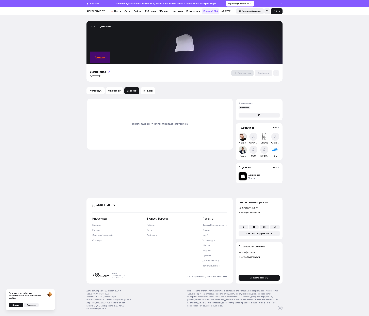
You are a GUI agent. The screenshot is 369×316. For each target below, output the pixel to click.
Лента (117, 11)
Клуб (205, 235)
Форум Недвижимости (215, 225)
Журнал (163, 11)
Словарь (97, 240)
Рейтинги (150, 11)
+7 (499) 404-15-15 (248, 252)
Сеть (127, 11)
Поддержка (193, 11)
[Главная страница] (95, 11)
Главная (96, 225)
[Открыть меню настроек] (276, 73)
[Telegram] (243, 227)
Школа (206, 245)
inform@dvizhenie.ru (249, 212)
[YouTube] (253, 227)
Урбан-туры (209, 240)
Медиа (96, 230)
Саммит (207, 230)
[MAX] (264, 227)
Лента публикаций (102, 235)
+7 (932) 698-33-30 (248, 208)
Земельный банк (211, 265)
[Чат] (267, 11)
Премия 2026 (210, 11)
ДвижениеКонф (211, 260)
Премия (207, 255)
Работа (137, 11)
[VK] (275, 227)
